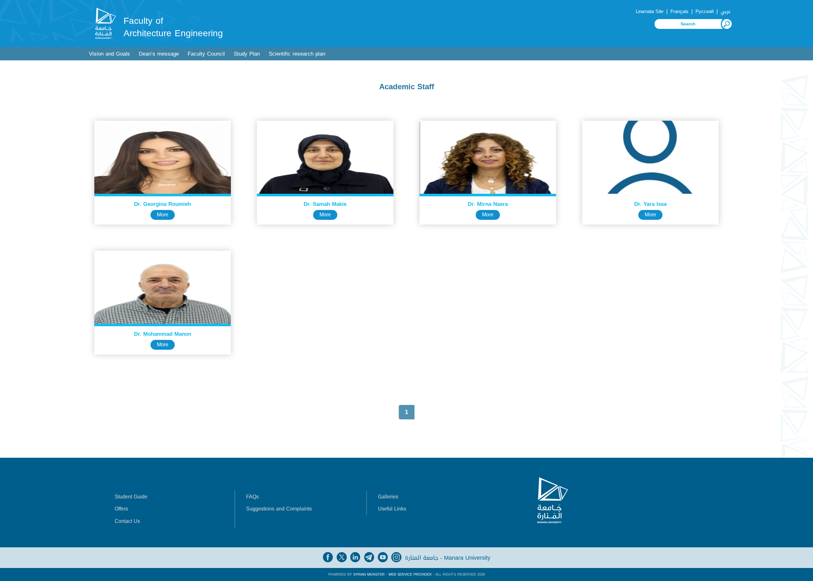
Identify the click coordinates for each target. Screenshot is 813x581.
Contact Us (127, 521)
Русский (704, 11)
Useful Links (392, 509)
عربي (726, 11)
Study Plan (247, 54)
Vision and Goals (109, 54)
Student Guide (131, 497)
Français (679, 11)
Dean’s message (159, 54)
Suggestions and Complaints (279, 509)
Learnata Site (649, 11)
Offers (121, 509)
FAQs (252, 497)
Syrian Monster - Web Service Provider (392, 574)
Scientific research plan (297, 54)
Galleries (388, 497)
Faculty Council (206, 54)
